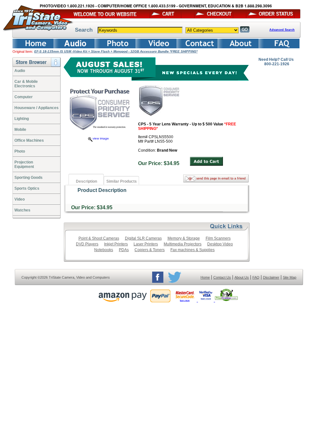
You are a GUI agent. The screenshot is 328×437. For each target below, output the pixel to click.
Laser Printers (146, 244)
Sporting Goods (28, 177)
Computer (23, 97)
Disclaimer (271, 277)
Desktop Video (220, 244)
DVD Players (87, 244)
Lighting (21, 118)
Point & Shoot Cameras (98, 238)
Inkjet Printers (116, 244)
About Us (241, 277)
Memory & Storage (184, 238)
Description (86, 181)
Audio (19, 70)
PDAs (124, 250)
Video (19, 199)
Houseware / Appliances (36, 108)
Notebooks (103, 250)
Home (205, 277)
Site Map (289, 277)
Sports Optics (26, 188)
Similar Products (121, 181)
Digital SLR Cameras (143, 238)
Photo (19, 151)
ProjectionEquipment (24, 164)
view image (101, 138)
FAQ (255, 277)
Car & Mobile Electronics (26, 83)
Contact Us (222, 277)
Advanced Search (282, 29)
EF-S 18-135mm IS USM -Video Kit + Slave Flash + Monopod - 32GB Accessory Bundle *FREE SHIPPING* (116, 51)
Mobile (20, 129)
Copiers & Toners (150, 250)
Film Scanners (218, 238)
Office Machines (29, 140)
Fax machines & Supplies (192, 250)
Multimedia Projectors (182, 244)
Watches (22, 210)
